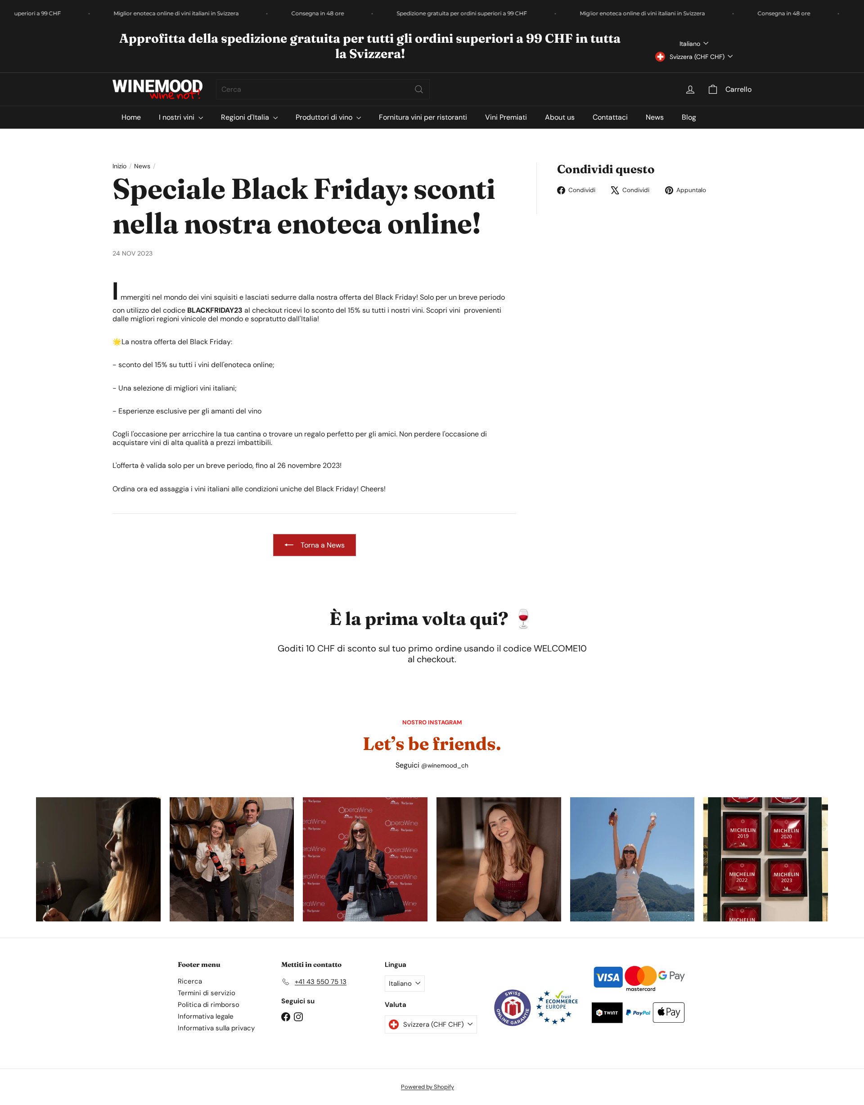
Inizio (119, 166)
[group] (98, 859)
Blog (689, 117)
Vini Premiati (506, 117)
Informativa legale (206, 1016)
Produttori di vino (325, 117)
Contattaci (610, 117)
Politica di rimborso (208, 1004)
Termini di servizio (206, 992)
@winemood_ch (444, 765)
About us (560, 117)
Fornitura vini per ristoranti (423, 117)
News (655, 117)
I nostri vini (177, 117)
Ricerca (190, 981)
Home (131, 117)
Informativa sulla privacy (216, 1028)
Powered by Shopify (427, 1087)
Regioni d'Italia (246, 117)
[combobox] (323, 89)
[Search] (419, 89)
